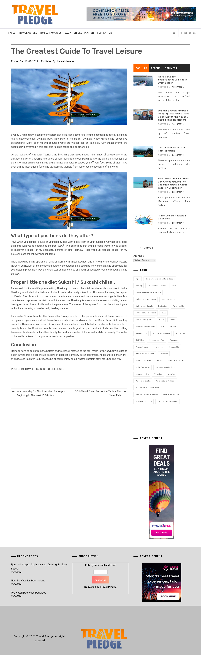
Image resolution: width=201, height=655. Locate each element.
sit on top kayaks (143, 367)
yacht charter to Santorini (168, 401)
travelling (158, 374)
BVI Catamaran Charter (156, 286)
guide (50, 369)
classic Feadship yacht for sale (148, 292)
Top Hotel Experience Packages (28, 592)
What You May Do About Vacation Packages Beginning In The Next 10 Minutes (41, 393)
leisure (59, 369)
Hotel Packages (51, 33)
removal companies (143, 360)
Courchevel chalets (168, 299)
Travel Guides (28, 33)
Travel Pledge (108, 587)
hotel (163, 327)
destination (162, 306)
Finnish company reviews (146, 313)
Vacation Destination (79, 33)
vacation (171, 374)
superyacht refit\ (142, 374)
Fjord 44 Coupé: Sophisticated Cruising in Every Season (172, 79)
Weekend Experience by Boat (147, 394)
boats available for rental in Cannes (160, 279)
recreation (164, 354)
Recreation (104, 33)
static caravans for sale (165, 367)
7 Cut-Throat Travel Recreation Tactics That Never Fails (97, 393)
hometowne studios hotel (145, 327)
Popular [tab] (141, 68)
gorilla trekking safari (145, 320)
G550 (164, 313)
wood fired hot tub (171, 394)
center (174, 286)
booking (139, 286)
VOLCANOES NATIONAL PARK (148, 388)
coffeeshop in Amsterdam (146, 299)
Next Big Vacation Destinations (28, 580)
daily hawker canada (144, 306)
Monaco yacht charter (161, 333)
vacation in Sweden (143, 381)
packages (174, 340)
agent (138, 279)
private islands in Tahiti (145, 354)
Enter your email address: (100, 576)
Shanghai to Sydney (176, 360)
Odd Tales (140, 340)
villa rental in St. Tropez (166, 381)
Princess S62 (174, 347)
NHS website (181, 333)
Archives (138, 255)
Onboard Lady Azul (156, 340)
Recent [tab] (156, 68)
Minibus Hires (141, 333)
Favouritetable (178, 306)
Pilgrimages (158, 347)
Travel (10, 33)
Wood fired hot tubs (144, 401)
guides (172, 320)
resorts (160, 360)
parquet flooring (142, 347)
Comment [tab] (171, 68)
